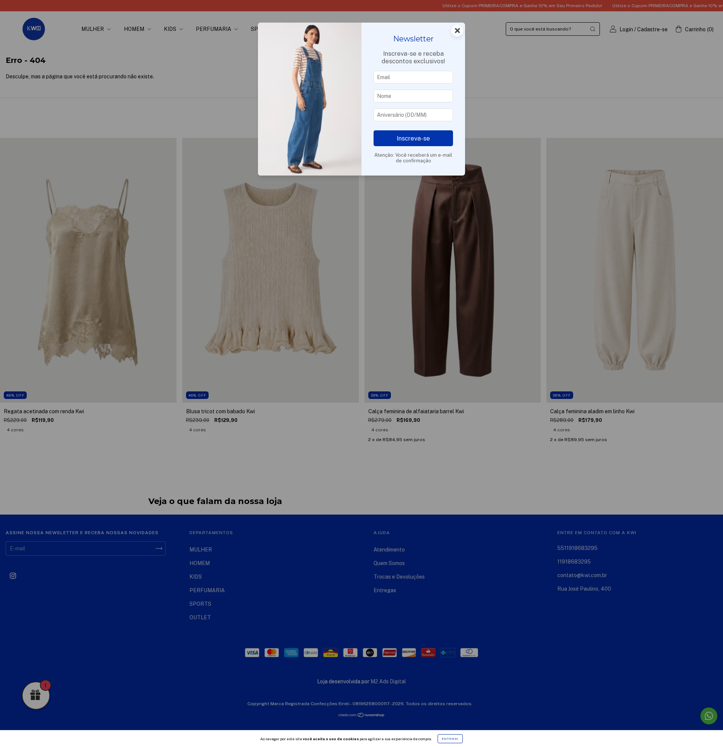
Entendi (450, 739)
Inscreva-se (413, 138)
